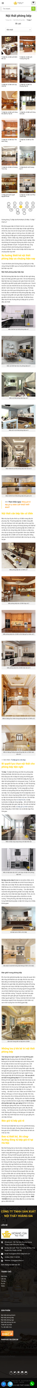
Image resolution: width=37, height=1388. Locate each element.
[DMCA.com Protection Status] (7, 1333)
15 (24, 210)
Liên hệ (3, 1279)
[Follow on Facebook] (11, 1373)
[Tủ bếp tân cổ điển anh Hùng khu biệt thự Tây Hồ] (9, 100)
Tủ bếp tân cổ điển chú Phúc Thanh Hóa (27, 195)
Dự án (3, 1283)
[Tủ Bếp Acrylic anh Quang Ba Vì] (27, 155)
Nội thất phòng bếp (19, 20)
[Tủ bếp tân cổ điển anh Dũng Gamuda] (27, 100)
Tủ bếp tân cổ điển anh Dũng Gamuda (27, 112)
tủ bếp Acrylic (21, 800)
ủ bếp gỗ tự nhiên (22, 806)
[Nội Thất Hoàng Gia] (18, 3)
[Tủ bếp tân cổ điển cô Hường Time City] (9, 155)
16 (30, 210)
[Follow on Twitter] (14, 1373)
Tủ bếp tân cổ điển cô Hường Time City (9, 168)
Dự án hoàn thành (27, 1380)
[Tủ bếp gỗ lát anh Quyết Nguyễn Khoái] (9, 183)
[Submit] (33, 9)
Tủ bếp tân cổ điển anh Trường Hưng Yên (26, 57)
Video (3, 1286)
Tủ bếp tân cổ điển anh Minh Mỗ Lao (9, 57)
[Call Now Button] (32, 1383)
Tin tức (3, 1281)
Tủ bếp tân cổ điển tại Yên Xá (27, 140)
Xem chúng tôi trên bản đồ (10, 1265)
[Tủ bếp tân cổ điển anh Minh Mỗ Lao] (9, 45)
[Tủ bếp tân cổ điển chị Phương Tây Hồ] (27, 73)
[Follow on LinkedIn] (22, 1373)
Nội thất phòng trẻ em (8, 1322)
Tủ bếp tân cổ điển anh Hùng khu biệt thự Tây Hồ (9, 112)
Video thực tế (15, 1380)
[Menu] (3, 3)
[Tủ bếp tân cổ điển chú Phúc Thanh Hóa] (27, 183)
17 (18, 213)
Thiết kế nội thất (6, 1325)
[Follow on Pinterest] (18, 1373)
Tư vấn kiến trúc (6, 1327)
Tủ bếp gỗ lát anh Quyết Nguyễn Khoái (8, 195)
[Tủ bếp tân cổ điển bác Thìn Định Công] (9, 128)
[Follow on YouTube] (26, 1373)
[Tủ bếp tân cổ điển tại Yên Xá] (27, 128)
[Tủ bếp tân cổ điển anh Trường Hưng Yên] (27, 45)
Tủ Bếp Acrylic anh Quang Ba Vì (27, 168)
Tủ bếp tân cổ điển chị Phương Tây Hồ (26, 85)
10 (11, 210)
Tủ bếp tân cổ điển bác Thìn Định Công (9, 140)
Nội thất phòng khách (8, 1315)
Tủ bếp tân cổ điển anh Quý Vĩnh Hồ (9, 85)
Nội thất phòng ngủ (7, 1320)
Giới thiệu (4, 1276)
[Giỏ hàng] (33, 3)
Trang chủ (8, 20)
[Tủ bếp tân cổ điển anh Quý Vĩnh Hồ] (9, 73)
